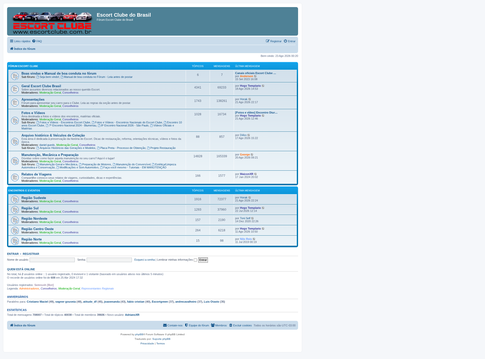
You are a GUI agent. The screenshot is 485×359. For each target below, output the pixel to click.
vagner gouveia (65, 301)
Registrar (31, 253)
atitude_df (90, 301)
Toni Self (245, 218)
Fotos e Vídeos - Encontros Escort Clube (65, 122)
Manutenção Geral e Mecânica (58, 164)
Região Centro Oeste (37, 229)
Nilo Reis (246, 238)
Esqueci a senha (144, 259)
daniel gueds (47, 144)
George (245, 154)
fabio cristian (135, 301)
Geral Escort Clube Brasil (41, 86)
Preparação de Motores (96, 164)
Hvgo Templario (250, 85)
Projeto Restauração (163, 147)
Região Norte (31, 239)
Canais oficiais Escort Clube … (255, 73)
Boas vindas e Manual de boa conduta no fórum (58, 73)
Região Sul (30, 208)
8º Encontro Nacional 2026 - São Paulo (125, 125)
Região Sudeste (33, 198)
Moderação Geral (50, 92)
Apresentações (32, 99)
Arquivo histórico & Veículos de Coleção (53, 135)
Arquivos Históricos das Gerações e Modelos (67, 147)
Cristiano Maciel (37, 301)
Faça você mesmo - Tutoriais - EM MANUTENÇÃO (134, 167)
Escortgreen (160, 301)
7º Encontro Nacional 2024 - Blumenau (72, 125)
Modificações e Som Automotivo (79, 167)
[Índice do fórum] (52, 21)
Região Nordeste (34, 218)
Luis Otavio (211, 301)
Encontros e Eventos (24, 190)
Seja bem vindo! (49, 76)
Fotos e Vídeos (33, 113)
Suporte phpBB (161, 339)
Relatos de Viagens (36, 174)
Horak (244, 99)
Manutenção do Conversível (133, 164)
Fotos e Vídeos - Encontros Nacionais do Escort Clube (128, 122)
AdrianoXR (132, 314)
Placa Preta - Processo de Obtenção (123, 147)
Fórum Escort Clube (23, 66)
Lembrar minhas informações (175, 259)
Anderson (246, 76)
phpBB (139, 334)
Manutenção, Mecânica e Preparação (50, 155)
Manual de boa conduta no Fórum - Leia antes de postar (98, 76)
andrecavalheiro (186, 301)
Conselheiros (70, 92)
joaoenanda (112, 301)
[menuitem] (37, 41)
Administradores (29, 288)
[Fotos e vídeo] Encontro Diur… (256, 112)
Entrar (13, 253)
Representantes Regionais (97, 288)
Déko (243, 135)
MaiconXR (246, 173)
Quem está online (21, 269)
